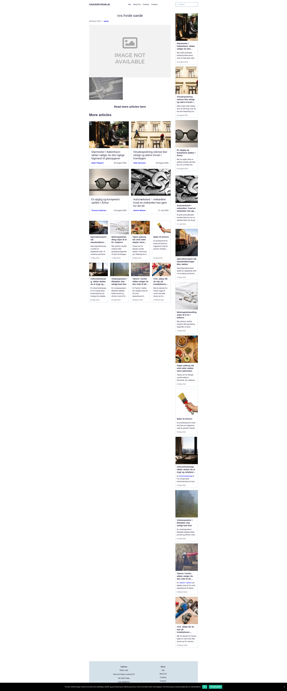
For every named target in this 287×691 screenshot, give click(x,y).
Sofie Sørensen (139, 163)
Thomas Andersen (98, 210)
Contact (154, 4)
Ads (129, 4)
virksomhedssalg (185, 476)
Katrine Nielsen (139, 210)
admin (106, 21)
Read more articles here (130, 106)
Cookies (146, 4)
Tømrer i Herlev (185, 583)
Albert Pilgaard (97, 163)
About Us (136, 4)
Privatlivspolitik (215, 687)
